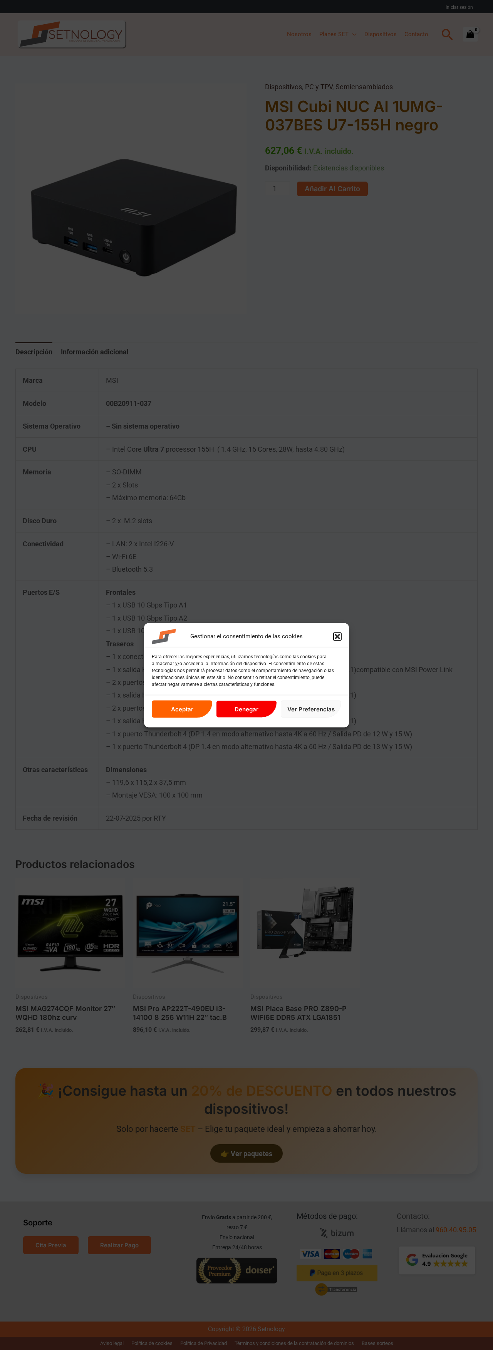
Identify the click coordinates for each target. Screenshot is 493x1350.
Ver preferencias (311, 709)
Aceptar (182, 709)
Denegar (246, 709)
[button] (337, 636)
